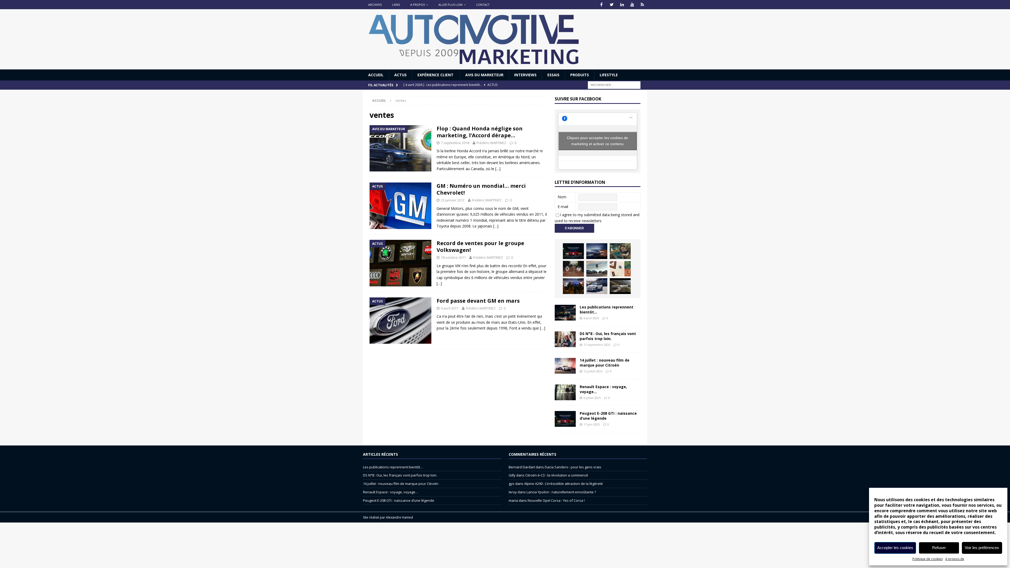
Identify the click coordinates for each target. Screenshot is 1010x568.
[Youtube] (632, 4)
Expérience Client (435, 74)
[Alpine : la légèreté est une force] (620, 251)
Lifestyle (609, 74)
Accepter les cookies (895, 547)
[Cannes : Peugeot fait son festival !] (573, 286)
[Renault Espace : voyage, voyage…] (565, 392)
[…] (498, 168)
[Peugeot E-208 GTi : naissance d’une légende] (573, 251)
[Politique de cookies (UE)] (642, 4)
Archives (375, 5)
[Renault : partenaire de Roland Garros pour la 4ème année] (620, 269)
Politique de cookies (927, 559)
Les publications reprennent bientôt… (606, 309)
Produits (579, 74)
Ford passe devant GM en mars (478, 300)
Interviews (525, 74)
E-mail (563, 206)
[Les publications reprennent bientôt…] (565, 313)
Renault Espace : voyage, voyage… (603, 389)
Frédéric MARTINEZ (491, 142)
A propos (417, 5)
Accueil (375, 74)
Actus (400, 74)
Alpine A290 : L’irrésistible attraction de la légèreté (563, 483)
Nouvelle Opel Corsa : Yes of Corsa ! (556, 500)
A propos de (954, 559)
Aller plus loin (450, 5)
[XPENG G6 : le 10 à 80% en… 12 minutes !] (596, 251)
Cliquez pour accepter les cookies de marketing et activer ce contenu (597, 141)
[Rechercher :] (614, 84)
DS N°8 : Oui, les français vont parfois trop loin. (608, 336)
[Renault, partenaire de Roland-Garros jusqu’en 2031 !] (573, 269)
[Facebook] (601, 4)
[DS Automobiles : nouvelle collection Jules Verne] (596, 269)
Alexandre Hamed (399, 517)
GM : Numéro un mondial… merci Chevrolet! (481, 189)
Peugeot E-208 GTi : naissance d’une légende (608, 415)
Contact (483, 5)
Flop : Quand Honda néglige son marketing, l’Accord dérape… (480, 132)
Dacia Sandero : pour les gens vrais (573, 467)
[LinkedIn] (622, 4)
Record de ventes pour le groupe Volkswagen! (480, 246)
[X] (611, 4)
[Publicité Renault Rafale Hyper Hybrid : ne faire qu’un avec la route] (620, 286)
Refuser (939, 547)
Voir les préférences (982, 547)
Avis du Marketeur (484, 74)
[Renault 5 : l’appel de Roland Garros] (596, 286)
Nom (562, 196)
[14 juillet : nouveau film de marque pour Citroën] (565, 366)
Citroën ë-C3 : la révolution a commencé (556, 475)
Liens (396, 5)
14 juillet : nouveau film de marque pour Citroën (604, 362)
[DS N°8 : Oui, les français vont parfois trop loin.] (565, 339)
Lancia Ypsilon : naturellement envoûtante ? (561, 492)
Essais (553, 74)
